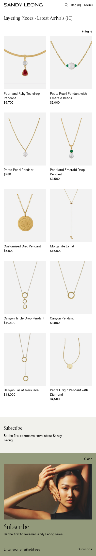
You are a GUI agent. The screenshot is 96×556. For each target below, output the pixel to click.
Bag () (76, 4)
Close (88, 459)
